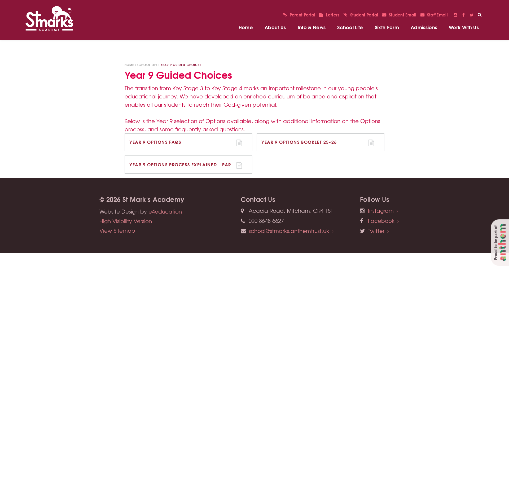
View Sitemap (117, 230)
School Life (147, 64)
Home (129, 64)
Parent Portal (302, 14)
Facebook (464, 14)
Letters (332, 14)
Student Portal (364, 14)
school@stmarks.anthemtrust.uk (289, 231)
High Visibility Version (125, 221)
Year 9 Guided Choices (181, 64)
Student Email (402, 14)
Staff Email (437, 14)
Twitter (472, 14)
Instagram (456, 14)
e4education (165, 211)
